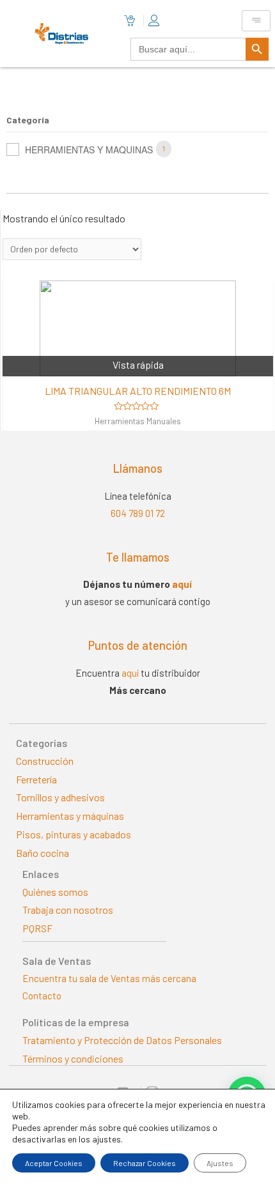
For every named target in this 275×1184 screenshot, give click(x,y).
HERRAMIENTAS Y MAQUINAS (89, 149)
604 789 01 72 (138, 513)
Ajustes (220, 1162)
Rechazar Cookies (144, 1162)
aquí (182, 584)
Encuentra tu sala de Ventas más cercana (109, 978)
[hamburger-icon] (256, 20)
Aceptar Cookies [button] (53, 1162)
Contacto (41, 995)
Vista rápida (138, 364)
